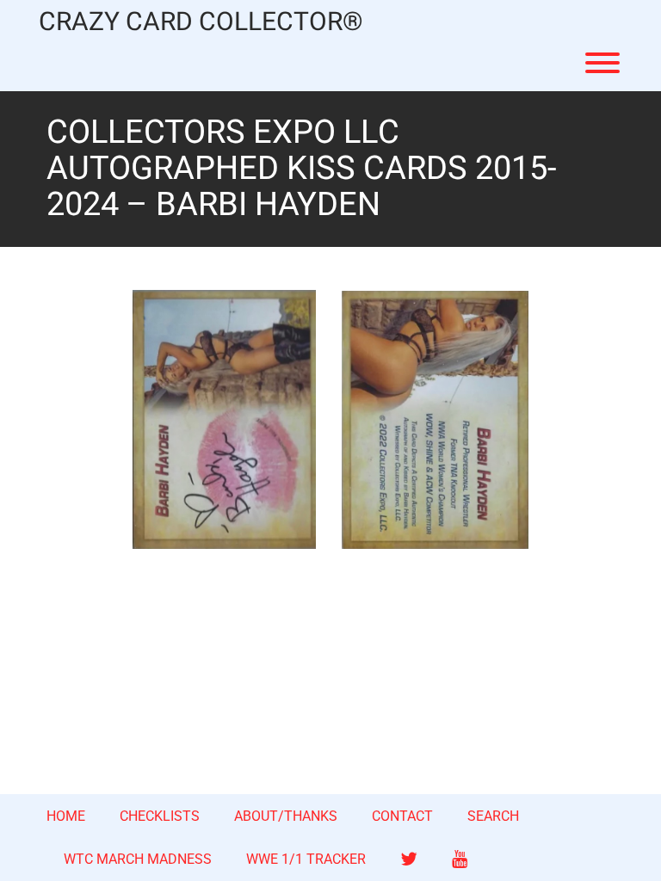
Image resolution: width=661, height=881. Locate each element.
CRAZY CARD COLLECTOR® (201, 23)
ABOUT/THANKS (285, 816)
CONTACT (402, 816)
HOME (65, 816)
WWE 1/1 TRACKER (306, 859)
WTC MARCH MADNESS (138, 859)
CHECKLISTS (160, 816)
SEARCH (493, 816)
